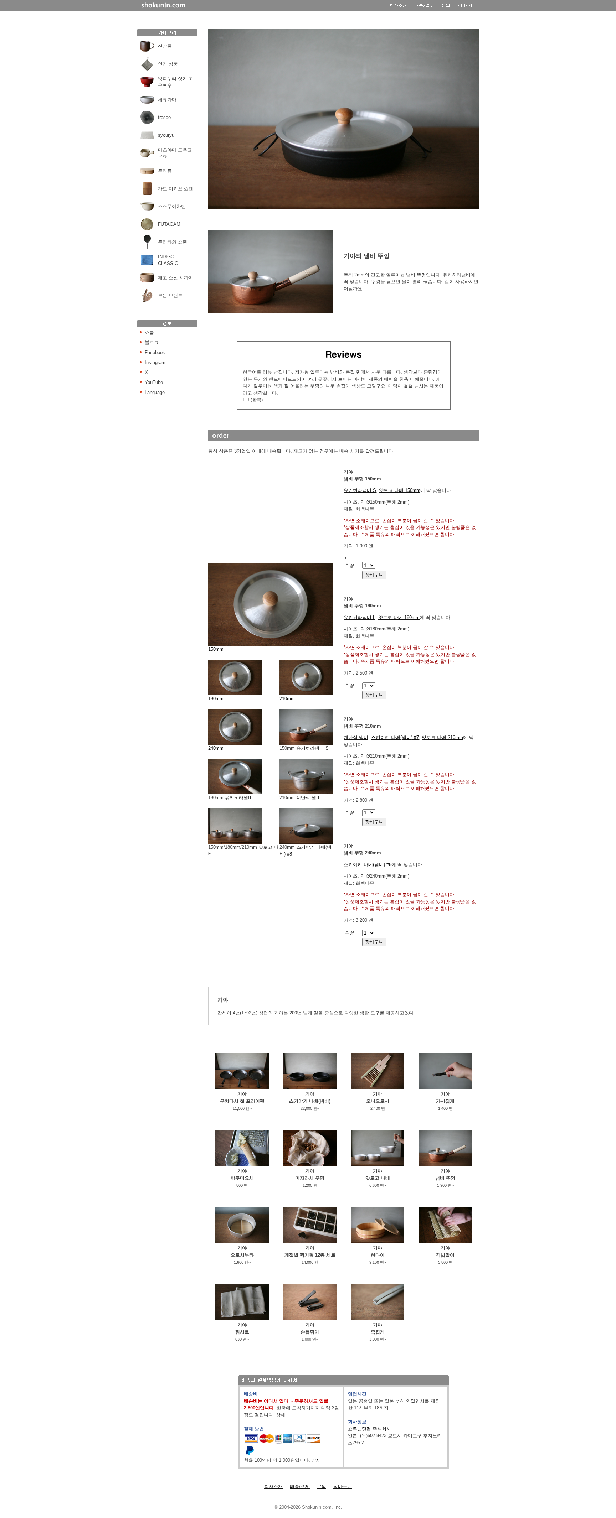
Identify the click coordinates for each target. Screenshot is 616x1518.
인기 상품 (168, 64)
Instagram (155, 362)
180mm (216, 698)
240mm (216, 748)
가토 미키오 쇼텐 (175, 188)
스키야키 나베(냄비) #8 (367, 864)
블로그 (152, 342)
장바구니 (342, 1486)
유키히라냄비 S (312, 748)
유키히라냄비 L (241, 797)
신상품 (165, 46)
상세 (280, 1415)
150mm (216, 649)
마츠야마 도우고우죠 (175, 153)
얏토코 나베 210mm (442, 737)
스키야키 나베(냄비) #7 (395, 737)
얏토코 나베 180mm (399, 617)
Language (155, 392)
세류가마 (167, 99)
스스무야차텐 (172, 206)
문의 (321, 1486)
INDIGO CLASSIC (168, 260)
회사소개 (273, 1486)
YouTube (154, 382)
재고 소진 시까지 (175, 277)
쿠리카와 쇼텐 (172, 242)
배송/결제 (300, 1486)
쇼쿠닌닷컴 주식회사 (369, 1428)
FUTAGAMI (170, 224)
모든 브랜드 (170, 295)
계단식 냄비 (308, 797)
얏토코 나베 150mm (399, 490)
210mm (287, 698)
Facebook (155, 352)
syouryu (166, 135)
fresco (164, 117)
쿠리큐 (165, 170)
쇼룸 (149, 332)
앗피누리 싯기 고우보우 (175, 82)
